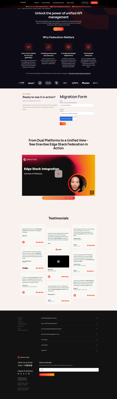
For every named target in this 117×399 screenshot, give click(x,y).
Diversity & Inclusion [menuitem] (23, 330)
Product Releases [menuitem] (22, 324)
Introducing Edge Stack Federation (80, 73)
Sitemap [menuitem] (25, 385)
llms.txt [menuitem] (19, 390)
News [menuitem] (19, 328)
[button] (36, 2)
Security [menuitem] (20, 385)
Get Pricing (85, 2)
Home (19, 8)
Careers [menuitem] (20, 320)
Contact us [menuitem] (20, 322)
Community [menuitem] (20, 326)
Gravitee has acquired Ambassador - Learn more (58, 198)
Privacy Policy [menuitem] (21, 383)
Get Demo (94, 2)
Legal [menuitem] (26, 383)
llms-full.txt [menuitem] (24, 390)
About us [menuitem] (20, 318)
